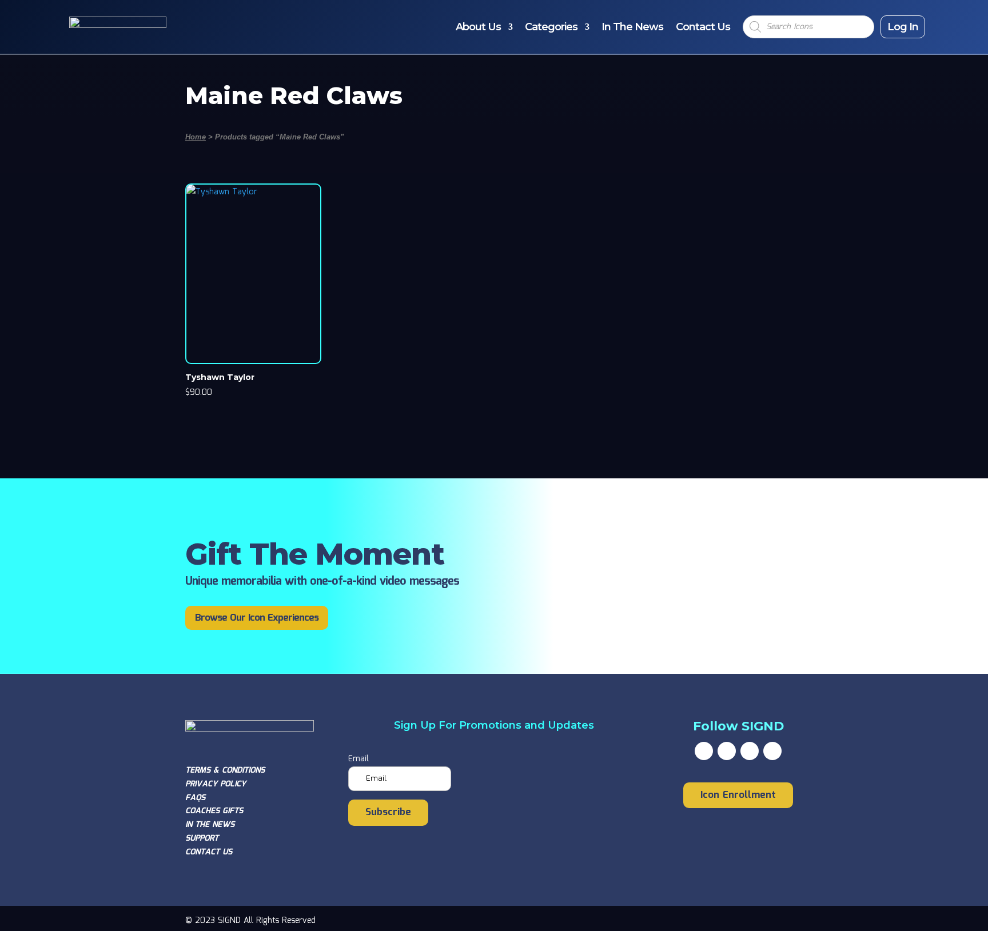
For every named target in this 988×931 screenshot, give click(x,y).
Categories (551, 27)
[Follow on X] (727, 751)
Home (195, 137)
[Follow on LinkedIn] (772, 751)
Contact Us (703, 27)
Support (201, 838)
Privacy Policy (215, 784)
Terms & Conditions (225, 770)
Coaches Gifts (214, 811)
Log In (902, 27)
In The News (632, 27)
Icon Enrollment (738, 795)
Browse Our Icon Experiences (256, 618)
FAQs (195, 798)
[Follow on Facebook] (704, 751)
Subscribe (388, 812)
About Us (478, 27)
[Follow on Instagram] (749, 751)
